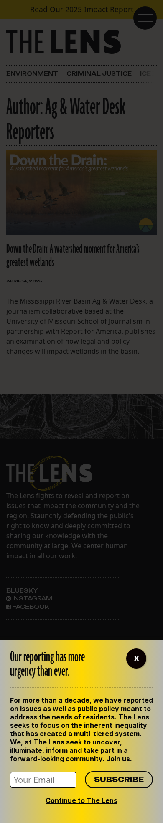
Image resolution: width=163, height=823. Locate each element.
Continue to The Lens (81, 800)
